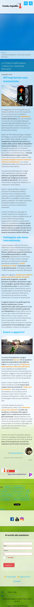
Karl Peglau (6, 499)
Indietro (3, 509)
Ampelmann (19, 487)
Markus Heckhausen (21, 499)
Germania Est (17, 491)
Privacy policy (11, 577)
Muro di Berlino (7, 495)
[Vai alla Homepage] (17, 5)
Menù (31, 3)
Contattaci (17, 581)
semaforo (5, 491)
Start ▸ (3, 52)
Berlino (8, 487)
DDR (27, 491)
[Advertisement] (17, 32)
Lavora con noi (25, 577)
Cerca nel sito (26, 3)
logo (26, 495)
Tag (1, 487)
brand (19, 495)
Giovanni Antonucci (16, 453)
